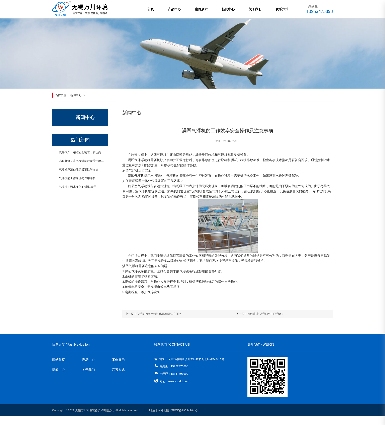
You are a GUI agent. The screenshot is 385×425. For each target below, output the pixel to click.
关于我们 (255, 9)
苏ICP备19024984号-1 (185, 410)
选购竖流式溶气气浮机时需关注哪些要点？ (85, 161)
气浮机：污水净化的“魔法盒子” (78, 187)
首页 (151, 9)
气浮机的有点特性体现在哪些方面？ (159, 314)
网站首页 (58, 359)
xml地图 (150, 410)
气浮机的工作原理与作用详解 (77, 178)
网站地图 (163, 410)
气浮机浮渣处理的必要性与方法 (78, 169)
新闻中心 (228, 9)
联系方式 (282, 9)
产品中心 (174, 9)
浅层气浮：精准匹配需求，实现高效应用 (84, 152)
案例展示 (201, 9)
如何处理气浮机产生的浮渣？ (265, 314)
